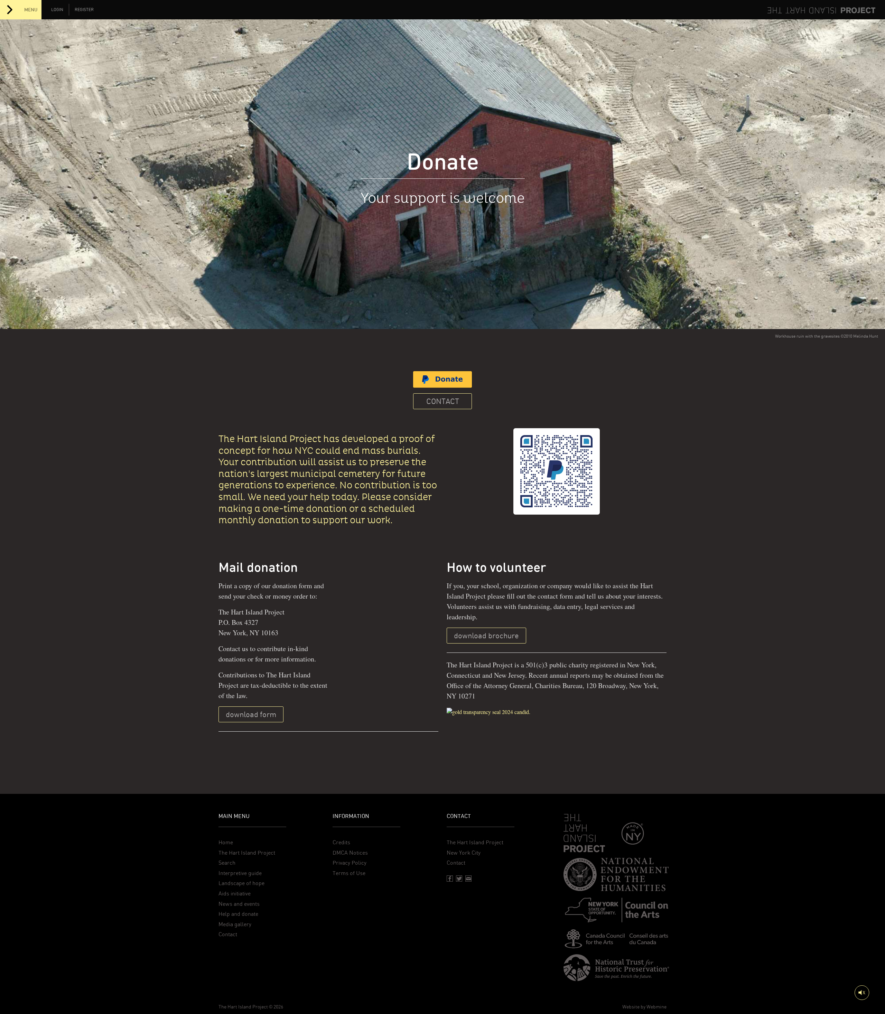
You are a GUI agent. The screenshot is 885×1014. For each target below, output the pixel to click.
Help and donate (238, 914)
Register (84, 9)
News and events (239, 904)
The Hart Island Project (246, 852)
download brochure (486, 635)
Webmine (656, 1007)
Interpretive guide (240, 873)
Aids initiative (234, 893)
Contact (442, 401)
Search (226, 863)
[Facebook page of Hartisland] (450, 878)
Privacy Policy (349, 863)
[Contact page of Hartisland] (468, 878)
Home (225, 842)
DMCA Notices (350, 852)
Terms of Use (349, 873)
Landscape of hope (241, 883)
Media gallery (234, 924)
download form (251, 714)
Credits (341, 842)
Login (57, 9)
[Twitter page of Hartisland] (459, 878)
